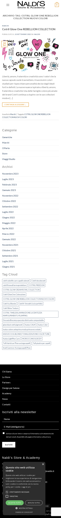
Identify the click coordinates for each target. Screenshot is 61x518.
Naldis (37, 34)
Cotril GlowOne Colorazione (14, 294)
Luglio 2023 (8, 179)
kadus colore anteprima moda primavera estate (22, 329)
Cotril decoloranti (38, 281)
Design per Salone (10, 388)
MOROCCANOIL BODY (32, 339)
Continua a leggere (15, 104)
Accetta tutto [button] (14, 503)
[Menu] (8, 4)
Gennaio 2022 (9, 239)
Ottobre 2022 (9, 201)
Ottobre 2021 (9, 250)
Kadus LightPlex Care (11, 339)
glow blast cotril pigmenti (12, 325)
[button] (24, 508)
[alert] (24, 488)
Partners (6, 382)
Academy (6, 393)
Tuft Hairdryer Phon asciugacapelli (16, 343)
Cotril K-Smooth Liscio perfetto (30, 304)
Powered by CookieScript (24, 512)
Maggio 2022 (8, 223)
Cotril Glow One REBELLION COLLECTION (28, 29)
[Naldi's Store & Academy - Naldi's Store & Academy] (31, 5)
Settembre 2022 (10, 206)
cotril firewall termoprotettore (14, 285)
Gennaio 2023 (9, 190)
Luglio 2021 (8, 261)
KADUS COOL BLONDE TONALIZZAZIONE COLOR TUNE (26, 334)
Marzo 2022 (8, 233)
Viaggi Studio (8, 159)
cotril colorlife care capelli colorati (16, 281)
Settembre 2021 (10, 255)
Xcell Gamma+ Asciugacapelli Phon (17, 348)
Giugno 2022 (8, 217)
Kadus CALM (30, 325)
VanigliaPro (45, 514)
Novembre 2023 (10, 173)
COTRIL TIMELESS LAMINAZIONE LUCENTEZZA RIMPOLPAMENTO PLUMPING (22, 314)
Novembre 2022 (10, 195)
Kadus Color (43, 325)
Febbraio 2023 (9, 184)
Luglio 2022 (8, 212)
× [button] (43, 464)
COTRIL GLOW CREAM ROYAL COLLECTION (21, 290)
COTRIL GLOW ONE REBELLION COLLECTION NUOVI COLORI (28, 299)
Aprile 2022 (8, 228)
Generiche (7, 137)
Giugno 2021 (8, 266)
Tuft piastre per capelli (41, 343)
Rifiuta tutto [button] (34, 503)
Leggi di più (25, 487)
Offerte (6, 148)
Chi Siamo (7, 371)
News (5, 399)
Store (4, 153)
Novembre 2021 (10, 244)
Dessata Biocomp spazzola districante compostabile (23, 320)
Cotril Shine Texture (10, 308)
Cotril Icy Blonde (9, 304)
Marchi (5, 26)
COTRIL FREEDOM (36, 285)
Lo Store (6, 377)
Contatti (6, 404)
